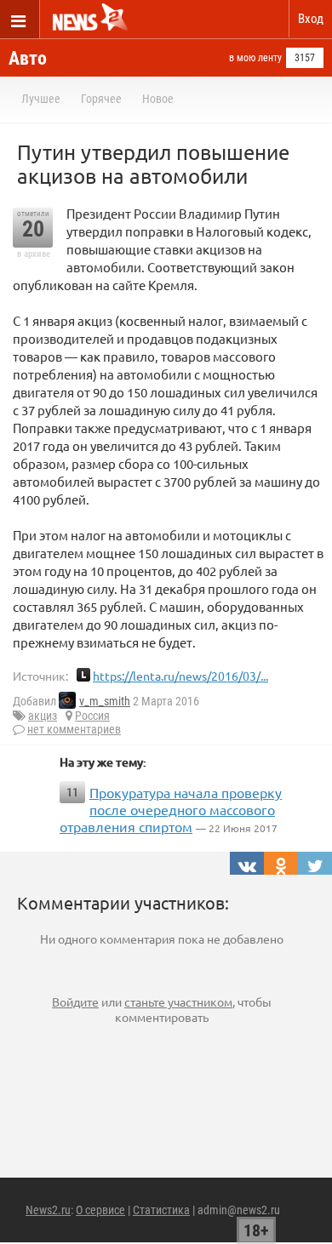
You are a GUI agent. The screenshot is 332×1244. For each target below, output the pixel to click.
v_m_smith (104, 701)
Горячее (101, 99)
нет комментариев (74, 729)
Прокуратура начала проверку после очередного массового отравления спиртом (171, 809)
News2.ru (48, 1210)
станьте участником (178, 1001)
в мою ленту (255, 58)
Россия (92, 715)
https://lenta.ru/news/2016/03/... (180, 675)
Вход (310, 18)
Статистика (161, 1210)
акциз (42, 715)
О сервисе (100, 1210)
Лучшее (40, 99)
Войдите (75, 1001)
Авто (28, 58)
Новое (158, 99)
